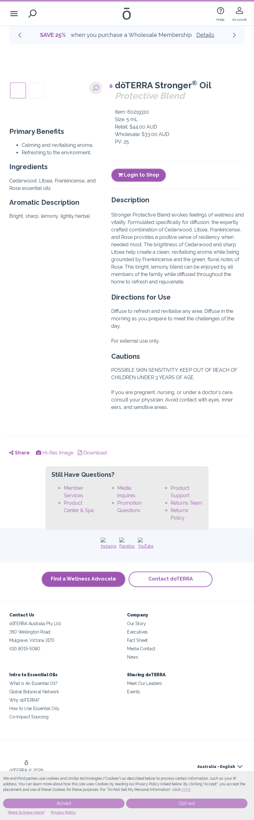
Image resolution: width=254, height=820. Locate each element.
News (132, 657)
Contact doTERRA (170, 579)
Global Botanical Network (34, 691)
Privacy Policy (63, 812)
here (186, 789)
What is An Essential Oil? (33, 683)
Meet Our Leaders (144, 683)
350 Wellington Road (29, 631)
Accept (64, 803)
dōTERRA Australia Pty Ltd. (35, 623)
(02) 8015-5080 (24, 648)
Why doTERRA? (24, 700)
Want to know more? (26, 812)
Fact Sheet (137, 640)
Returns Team (186, 503)
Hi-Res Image (57, 453)
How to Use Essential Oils (34, 708)
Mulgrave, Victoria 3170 (32, 640)
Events (133, 691)
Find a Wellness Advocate (83, 579)
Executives (137, 631)
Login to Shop (141, 175)
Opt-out (187, 803)
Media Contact (141, 648)
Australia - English (216, 767)
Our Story (136, 623)
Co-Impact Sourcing (28, 716)
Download (94, 453)
